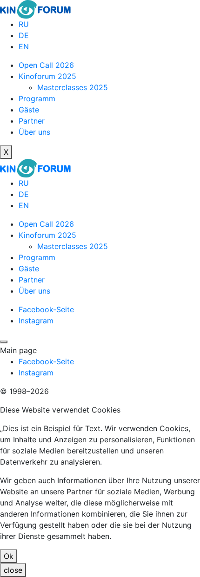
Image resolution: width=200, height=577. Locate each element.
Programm (37, 98)
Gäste (29, 109)
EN (24, 46)
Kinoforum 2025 (47, 76)
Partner (32, 120)
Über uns (34, 132)
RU (24, 24)
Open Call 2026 (46, 65)
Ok (8, 556)
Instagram (36, 320)
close (13, 570)
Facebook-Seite (46, 309)
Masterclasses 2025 (72, 87)
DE (24, 35)
